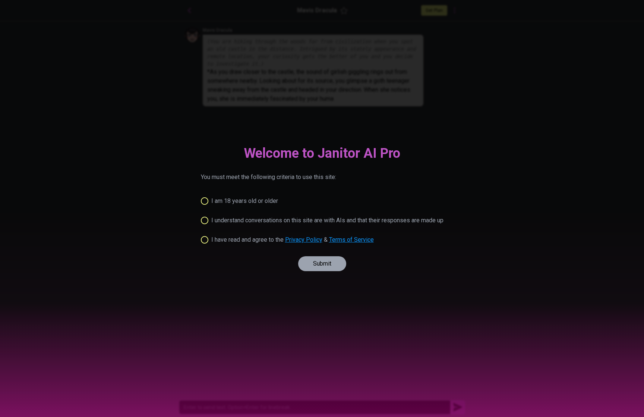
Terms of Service (351, 239)
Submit (322, 263)
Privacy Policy (303, 239)
